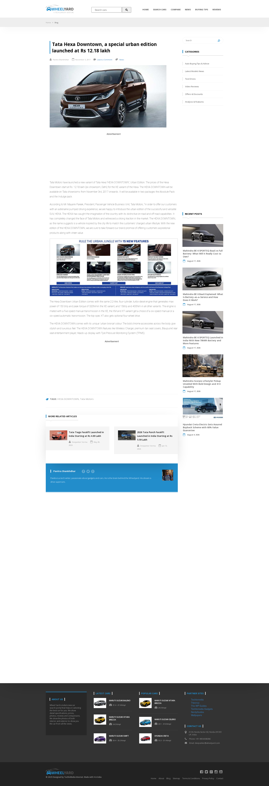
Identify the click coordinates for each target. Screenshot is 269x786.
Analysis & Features (194, 101)
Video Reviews (192, 86)
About (161, 778)
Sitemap (176, 778)
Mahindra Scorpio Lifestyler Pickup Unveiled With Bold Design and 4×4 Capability (202, 383)
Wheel (62, 9)
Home (145, 9)
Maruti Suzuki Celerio (165, 719)
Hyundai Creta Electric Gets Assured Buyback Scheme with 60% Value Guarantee (202, 427)
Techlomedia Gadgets (202, 708)
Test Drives (190, 78)
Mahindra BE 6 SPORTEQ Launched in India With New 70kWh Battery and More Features (203, 340)
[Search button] (126, 10)
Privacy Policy (208, 778)
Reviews (216, 9)
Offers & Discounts (194, 94)
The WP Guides (199, 705)
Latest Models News (194, 71)
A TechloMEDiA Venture (64, 12)
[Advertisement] (113, 157)
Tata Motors (87, 398)
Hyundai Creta (162, 736)
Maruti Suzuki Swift (119, 736)
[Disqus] (112, 542)
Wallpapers (196, 715)
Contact (219, 778)
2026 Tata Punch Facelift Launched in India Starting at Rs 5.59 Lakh (154, 436)
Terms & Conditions (191, 778)
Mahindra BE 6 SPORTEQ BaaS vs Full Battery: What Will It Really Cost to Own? (203, 253)
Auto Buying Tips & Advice (197, 63)
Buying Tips (201, 9)
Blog (56, 22)
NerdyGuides (197, 712)
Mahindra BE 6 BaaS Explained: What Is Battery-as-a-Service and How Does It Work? (203, 297)
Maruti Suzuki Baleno (119, 700)
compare (176, 9)
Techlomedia (197, 699)
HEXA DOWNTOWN (68, 398)
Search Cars (159, 9)
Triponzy (195, 702)
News (188, 9)
